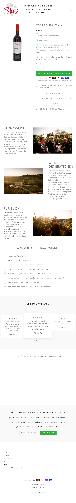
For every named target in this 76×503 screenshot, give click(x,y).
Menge (39, 64)
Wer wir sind (43, 9)
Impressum (8, 459)
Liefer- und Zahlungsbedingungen (16, 468)
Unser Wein (30, 6)
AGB (5, 452)
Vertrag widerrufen (38, 493)
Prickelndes (45, 6)
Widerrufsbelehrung (11, 465)
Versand (54, 103)
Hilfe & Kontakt (38, 13)
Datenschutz (8, 462)
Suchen (6, 456)
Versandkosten (53, 36)
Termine (29, 9)
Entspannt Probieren (54, 98)
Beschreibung (54, 94)
